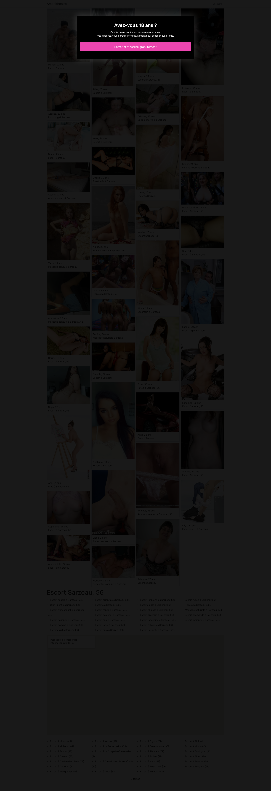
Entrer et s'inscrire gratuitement (135, 47)
